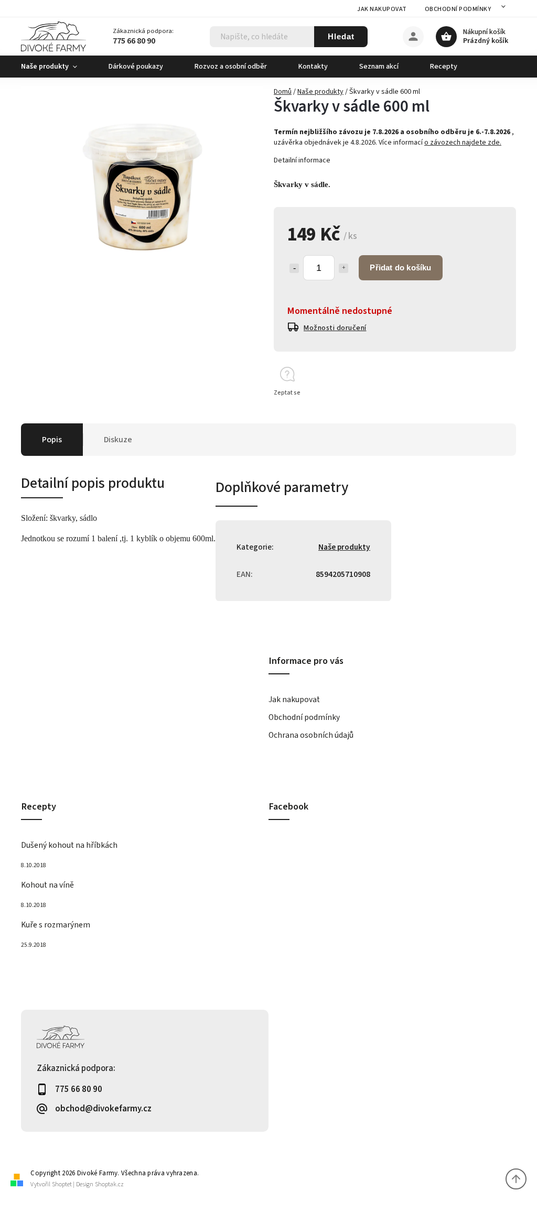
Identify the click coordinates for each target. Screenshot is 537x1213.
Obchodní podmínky (458, 9)
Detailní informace (302, 160)
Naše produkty (344, 547)
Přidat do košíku (400, 267)
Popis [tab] (52, 439)
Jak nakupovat (382, 9)
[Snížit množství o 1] (294, 268)
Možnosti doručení (335, 328)
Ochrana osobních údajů (310, 735)
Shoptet (62, 1184)
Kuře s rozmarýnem (55, 925)
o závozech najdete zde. (462, 142)
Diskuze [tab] (118, 439)
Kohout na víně (47, 885)
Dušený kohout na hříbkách (69, 845)
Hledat (341, 36)
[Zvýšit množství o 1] (343, 268)
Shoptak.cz (109, 1184)
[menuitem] (57, 67)
